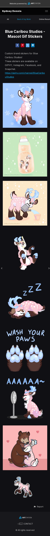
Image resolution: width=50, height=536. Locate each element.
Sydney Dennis (12, 11)
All (8, 19)
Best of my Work (24, 19)
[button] (38, 506)
